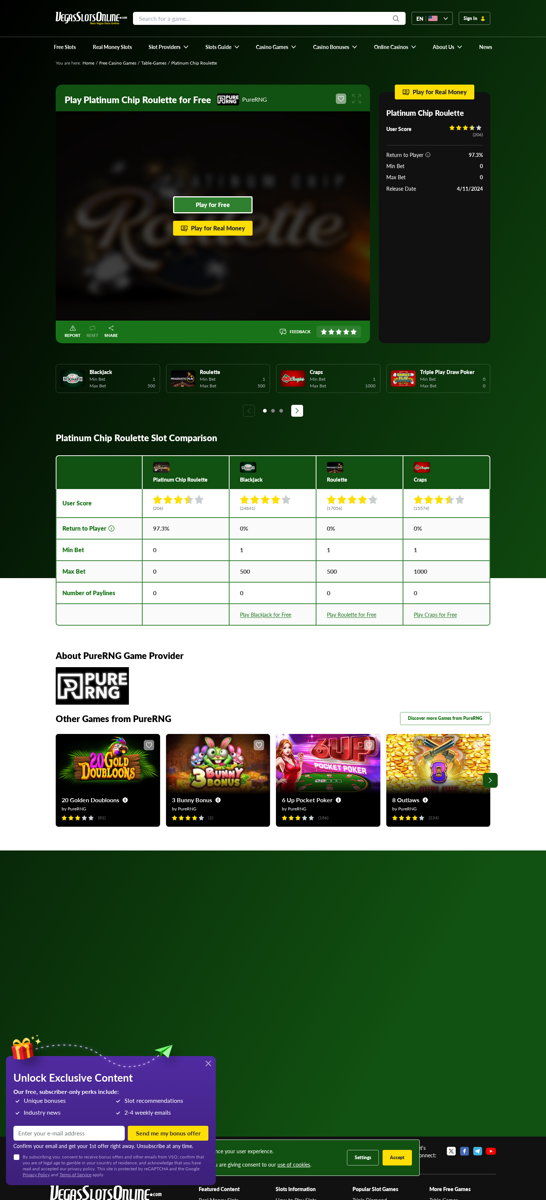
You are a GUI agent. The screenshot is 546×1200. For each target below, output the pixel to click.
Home (88, 63)
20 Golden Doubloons (90, 800)
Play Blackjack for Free (265, 614)
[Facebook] (464, 1151)
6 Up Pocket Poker (307, 800)
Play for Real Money (218, 228)
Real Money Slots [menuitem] (112, 46)
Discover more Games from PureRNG (445, 718)
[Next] (297, 411)
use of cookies (293, 1164)
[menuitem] (168, 46)
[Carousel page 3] (281, 411)
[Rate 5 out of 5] (354, 332)
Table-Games (153, 63)
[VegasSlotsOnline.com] (91, 18)
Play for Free (213, 204)
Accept (397, 1157)
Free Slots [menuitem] (65, 46)
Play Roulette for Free (351, 614)
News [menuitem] (485, 46)
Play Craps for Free (435, 614)
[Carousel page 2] (273, 411)
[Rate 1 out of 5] (324, 332)
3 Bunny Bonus (192, 800)
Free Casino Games (117, 63)
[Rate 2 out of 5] (331, 332)
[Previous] (249, 411)
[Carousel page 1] (265, 411)
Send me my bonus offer (168, 1133)
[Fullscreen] (356, 98)
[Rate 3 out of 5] (339, 332)
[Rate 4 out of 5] (346, 332)
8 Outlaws (405, 800)
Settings (363, 1157)
